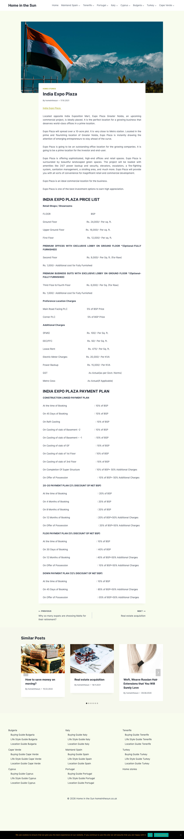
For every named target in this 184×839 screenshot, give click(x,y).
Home (55, 5)
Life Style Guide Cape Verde (26, 759)
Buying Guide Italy (77, 734)
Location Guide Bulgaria (24, 744)
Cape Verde (14, 749)
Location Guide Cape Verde (26, 763)
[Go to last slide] (25, 672)
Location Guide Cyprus (23, 783)
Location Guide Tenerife (138, 744)
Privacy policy (161, 835)
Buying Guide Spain (78, 754)
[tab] (86, 703)
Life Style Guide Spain (80, 759)
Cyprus (12, 769)
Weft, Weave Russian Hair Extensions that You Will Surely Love (140, 683)
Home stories (49, 89)
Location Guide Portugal (81, 783)
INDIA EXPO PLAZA (61, 199)
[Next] (158, 672)
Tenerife (127, 730)
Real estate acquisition (133, 613)
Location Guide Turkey (137, 763)
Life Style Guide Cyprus (23, 778)
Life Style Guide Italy (79, 739)
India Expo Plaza (52, 108)
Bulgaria (12, 730)
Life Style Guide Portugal (81, 778)
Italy (67, 730)
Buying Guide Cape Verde (25, 754)
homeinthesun (52, 100)
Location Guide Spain (79, 763)
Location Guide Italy (78, 744)
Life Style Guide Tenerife (138, 739)
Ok (150, 835)
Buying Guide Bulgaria (22, 734)
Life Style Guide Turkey (137, 759)
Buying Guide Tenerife (137, 734)
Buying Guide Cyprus (22, 773)
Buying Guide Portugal (80, 773)
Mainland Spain (73, 749)
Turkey (126, 749)
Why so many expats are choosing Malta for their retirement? (62, 615)
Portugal (70, 769)
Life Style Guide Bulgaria (24, 739)
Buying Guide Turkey (136, 754)
